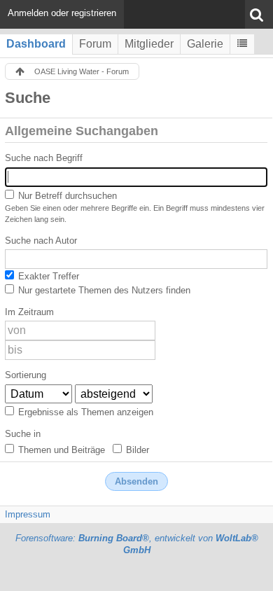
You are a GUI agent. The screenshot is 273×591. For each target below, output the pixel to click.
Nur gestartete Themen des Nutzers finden (102, 290)
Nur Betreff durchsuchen (66, 195)
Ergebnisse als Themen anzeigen (84, 412)
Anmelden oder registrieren (62, 13)
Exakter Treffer (47, 276)
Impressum (27, 514)
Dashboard (36, 44)
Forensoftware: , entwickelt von (136, 544)
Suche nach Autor (41, 240)
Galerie (205, 44)
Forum (95, 44)
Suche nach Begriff (44, 158)
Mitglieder (149, 44)
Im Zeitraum (29, 312)
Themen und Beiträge (60, 450)
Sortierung (25, 375)
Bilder (136, 450)
